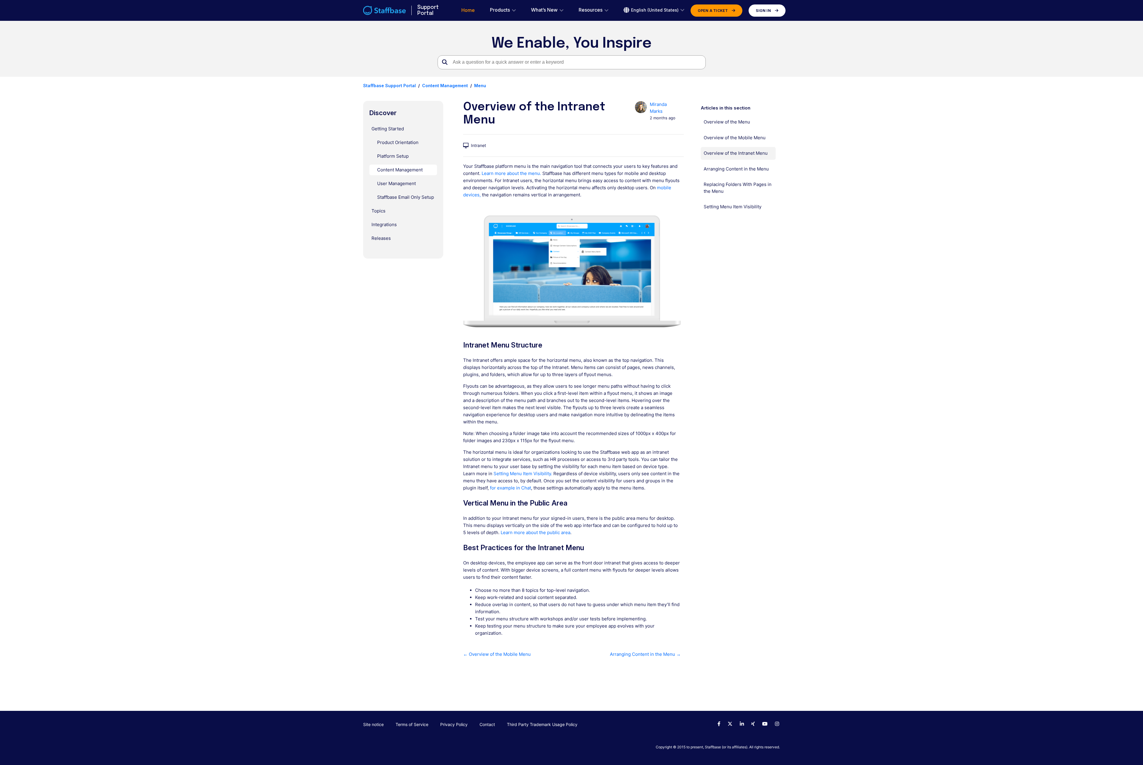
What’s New (544, 10)
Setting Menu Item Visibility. (523, 473)
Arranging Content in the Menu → (645, 654)
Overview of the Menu (727, 122)
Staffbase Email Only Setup (405, 197)
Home (468, 10)
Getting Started (387, 129)
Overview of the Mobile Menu (735, 137)
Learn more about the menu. (511, 173)
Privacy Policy (454, 724)
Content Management (445, 85)
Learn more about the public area (534, 532)
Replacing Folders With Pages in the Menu (738, 188)
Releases (381, 238)
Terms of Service (412, 724)
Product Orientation (398, 142)
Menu (480, 85)
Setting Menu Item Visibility (732, 206)
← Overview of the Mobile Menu (497, 654)
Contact (487, 724)
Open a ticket (713, 10)
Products (500, 10)
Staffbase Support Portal (389, 85)
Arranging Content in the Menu (736, 169)
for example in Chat (510, 488)
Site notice (373, 724)
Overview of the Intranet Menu (736, 153)
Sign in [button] (763, 10)
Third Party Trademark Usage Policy (542, 724)
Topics (378, 211)
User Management (396, 183)
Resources (590, 10)
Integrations (384, 224)
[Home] (384, 10)
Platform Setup (393, 156)
